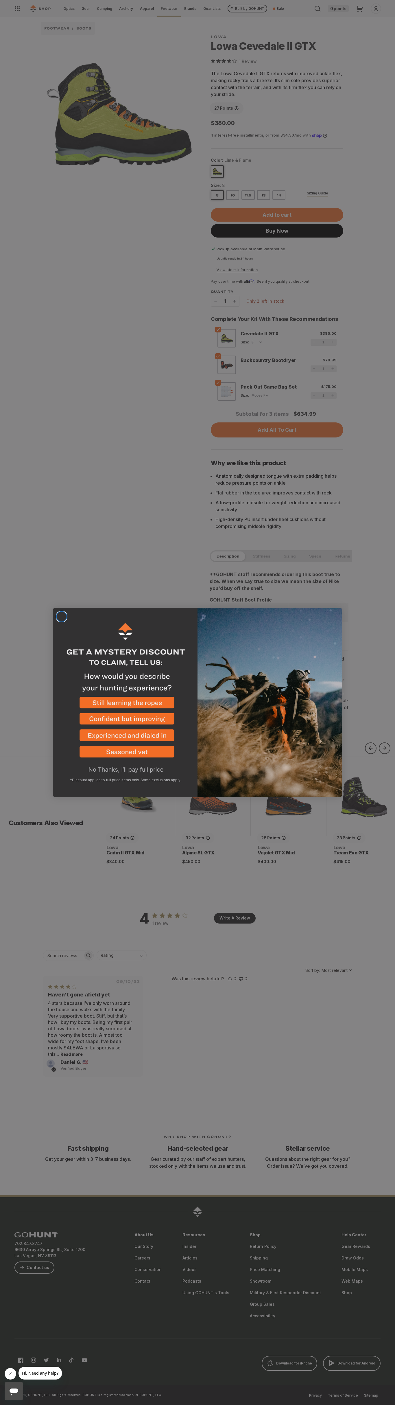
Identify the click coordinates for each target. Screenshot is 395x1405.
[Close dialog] (61, 616)
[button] (125, 705)
